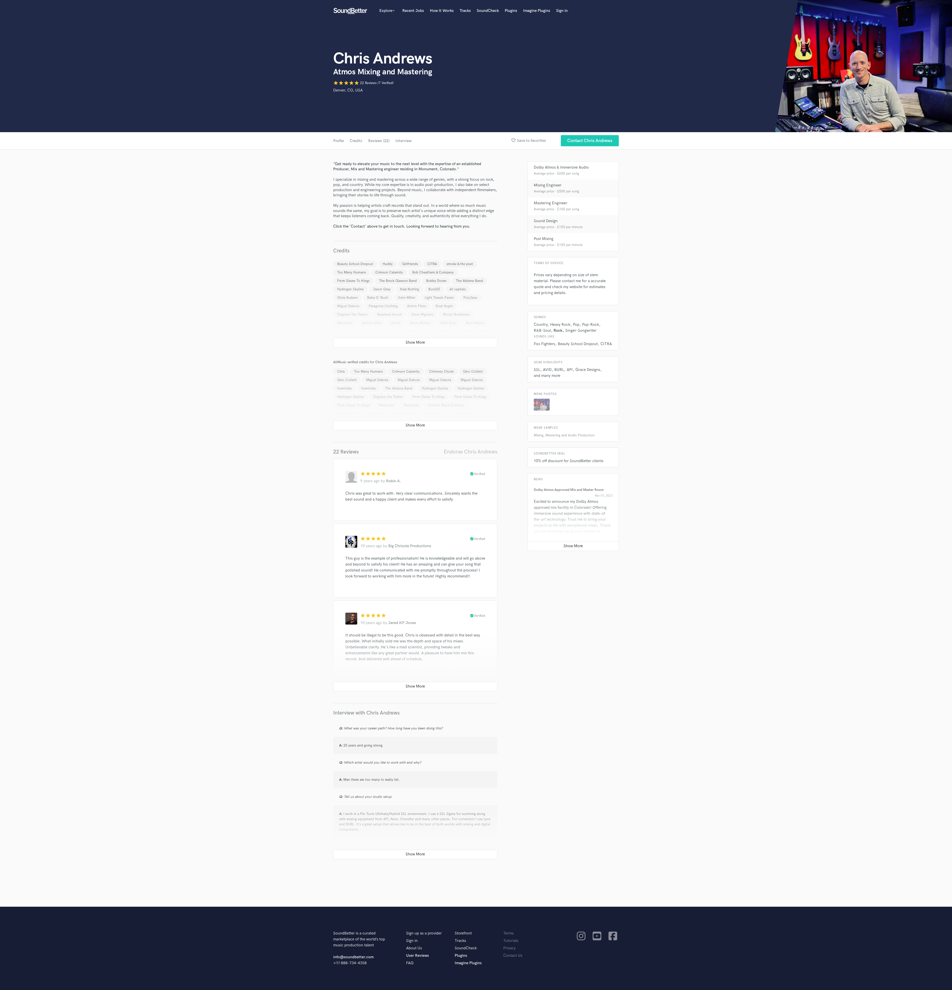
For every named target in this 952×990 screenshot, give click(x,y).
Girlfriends (410, 264)
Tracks (465, 10)
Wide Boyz (448, 323)
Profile (338, 141)
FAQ (410, 963)
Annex (395, 323)
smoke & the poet (459, 264)
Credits (356, 141)
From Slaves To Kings (353, 281)
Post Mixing (543, 239)
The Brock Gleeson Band (398, 281)
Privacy (509, 948)
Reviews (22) (378, 141)
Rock (558, 330)
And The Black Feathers (411, 331)
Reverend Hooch (389, 314)
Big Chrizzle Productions (409, 546)
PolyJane (470, 298)
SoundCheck (488, 10)
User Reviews (417, 955)
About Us (414, 948)
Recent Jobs (413, 10)
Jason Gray (381, 289)
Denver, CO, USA (348, 90)
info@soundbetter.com (353, 957)
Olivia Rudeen (347, 298)
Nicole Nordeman (456, 314)
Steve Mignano (422, 314)
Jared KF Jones (402, 623)
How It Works (442, 10)
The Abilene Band (469, 281)
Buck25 (434, 289)
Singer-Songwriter (580, 330)
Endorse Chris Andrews (470, 452)
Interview (403, 141)
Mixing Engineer (548, 185)
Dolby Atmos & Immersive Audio (561, 167)
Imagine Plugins (536, 10)
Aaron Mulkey (420, 323)
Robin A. (393, 481)
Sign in (562, 10)
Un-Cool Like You (370, 331)
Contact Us (512, 955)
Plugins (511, 10)
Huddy (388, 264)
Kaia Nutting (409, 289)
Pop (576, 324)
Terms (508, 933)
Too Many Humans (351, 272)
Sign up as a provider (424, 933)
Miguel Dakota (348, 306)
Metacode (344, 323)
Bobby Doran (436, 281)
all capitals (457, 289)
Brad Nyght (444, 306)
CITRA (432, 264)
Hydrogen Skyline (350, 289)
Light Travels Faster (439, 298)
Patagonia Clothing (383, 306)
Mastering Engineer (550, 203)
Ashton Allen (372, 323)
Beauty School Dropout (355, 264)
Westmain (446, 331)
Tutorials (510, 940)
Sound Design (546, 221)
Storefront (463, 933)
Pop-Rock (590, 324)
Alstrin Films (416, 306)
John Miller (406, 298)
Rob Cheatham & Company (433, 272)
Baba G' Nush (377, 298)
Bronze (342, 331)
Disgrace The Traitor (352, 314)
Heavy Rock (560, 324)
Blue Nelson (475, 323)
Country (540, 324)
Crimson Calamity (389, 272)
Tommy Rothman (477, 331)
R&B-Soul (542, 330)
